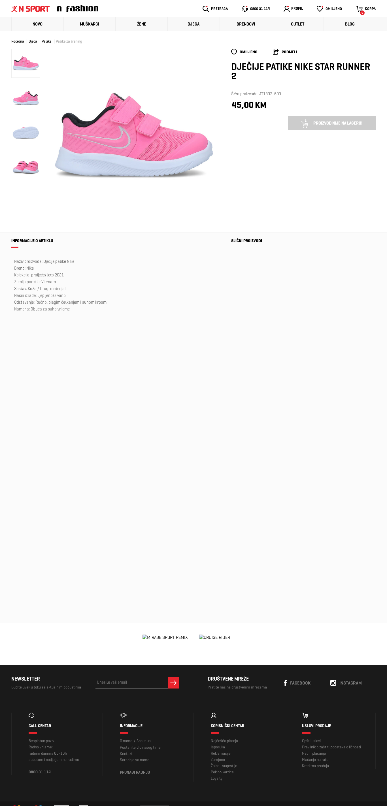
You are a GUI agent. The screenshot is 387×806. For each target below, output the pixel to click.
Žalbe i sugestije (224, 765)
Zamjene (218, 759)
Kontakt (126, 753)
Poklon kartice (222, 772)
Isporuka (218, 747)
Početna (17, 41)
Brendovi (246, 24)
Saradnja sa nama (134, 759)
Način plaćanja (314, 753)
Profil (297, 8)
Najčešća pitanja (224, 740)
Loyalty (216, 778)
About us (144, 740)
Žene (141, 24)
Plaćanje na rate (315, 759)
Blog (350, 24)
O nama (126, 740)
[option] (134, 135)
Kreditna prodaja (315, 765)
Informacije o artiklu (32, 240)
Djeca (193, 24)
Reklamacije (221, 753)
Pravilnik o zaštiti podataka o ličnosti (331, 747)
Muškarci (89, 24)
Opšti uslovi (311, 740)
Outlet (297, 24)
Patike (46, 41)
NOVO (37, 24)
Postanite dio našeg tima (140, 747)
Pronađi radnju (135, 772)
